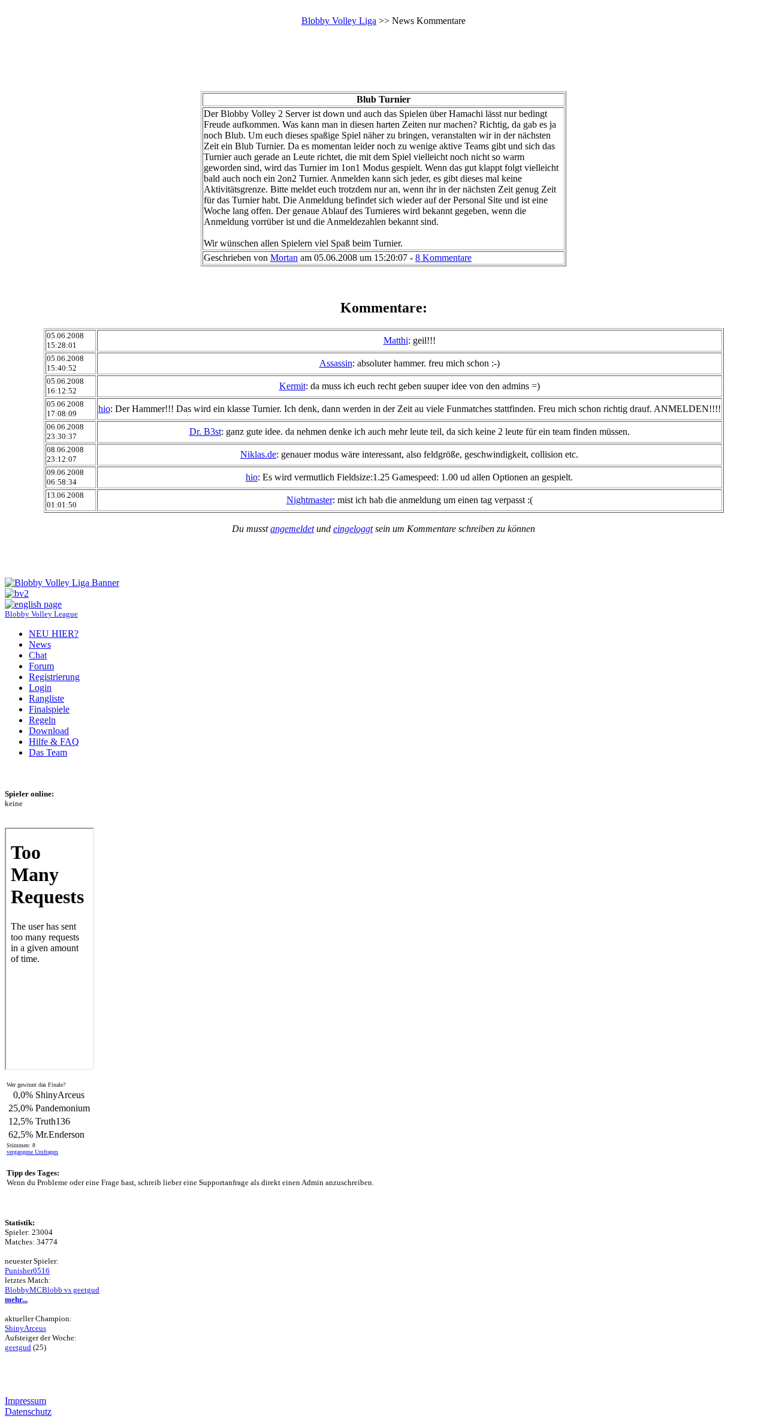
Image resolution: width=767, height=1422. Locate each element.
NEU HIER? (53, 634)
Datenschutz (28, 1411)
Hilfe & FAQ (54, 741)
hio (104, 409)
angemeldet (292, 529)
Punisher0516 (27, 1270)
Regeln (42, 720)
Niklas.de (258, 454)
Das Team (48, 752)
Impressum (25, 1401)
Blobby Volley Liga (338, 21)
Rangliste (46, 698)
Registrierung (54, 677)
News (40, 644)
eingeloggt (353, 529)
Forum (41, 666)
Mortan (284, 257)
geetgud (18, 1347)
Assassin (335, 363)
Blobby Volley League (41, 614)
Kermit (292, 386)
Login (40, 688)
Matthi (396, 340)
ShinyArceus (25, 1328)
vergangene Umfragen (32, 1152)
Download (49, 731)
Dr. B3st (205, 431)
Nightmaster (309, 500)
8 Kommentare (443, 257)
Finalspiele (49, 709)
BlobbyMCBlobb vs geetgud (52, 1289)
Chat (38, 655)
